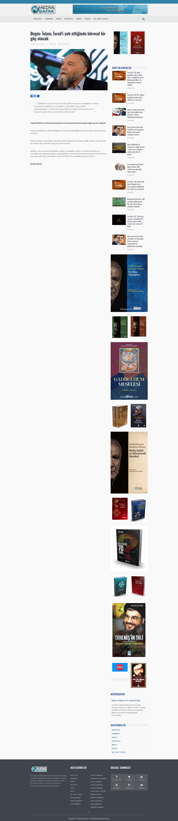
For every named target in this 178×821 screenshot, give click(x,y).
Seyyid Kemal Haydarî (98, 791)
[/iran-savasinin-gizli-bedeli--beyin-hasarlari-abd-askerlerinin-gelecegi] (119, 167)
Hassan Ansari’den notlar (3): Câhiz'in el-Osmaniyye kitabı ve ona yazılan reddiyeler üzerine (135, 131)
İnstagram (129, 788)
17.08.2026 (130, 103)
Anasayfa (37, 19)
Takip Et (141, 788)
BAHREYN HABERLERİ (97, 798)
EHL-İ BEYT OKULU (101, 19)
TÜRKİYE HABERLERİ (97, 775)
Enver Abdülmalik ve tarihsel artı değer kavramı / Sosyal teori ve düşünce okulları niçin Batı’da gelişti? (136, 149)
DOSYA (88, 19)
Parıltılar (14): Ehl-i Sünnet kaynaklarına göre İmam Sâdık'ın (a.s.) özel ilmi (135, 97)
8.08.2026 (130, 230)
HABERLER (49, 19)
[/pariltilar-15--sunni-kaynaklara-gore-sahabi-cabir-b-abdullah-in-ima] (119, 75)
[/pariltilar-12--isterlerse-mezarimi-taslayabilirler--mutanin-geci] (119, 219)
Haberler (115, 734)
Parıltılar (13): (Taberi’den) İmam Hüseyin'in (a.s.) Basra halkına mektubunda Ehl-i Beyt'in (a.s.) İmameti (135, 185)
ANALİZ (72, 782)
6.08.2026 (130, 249)
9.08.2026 (130, 210)
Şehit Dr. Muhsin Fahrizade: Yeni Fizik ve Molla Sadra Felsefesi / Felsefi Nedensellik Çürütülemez (136, 113)
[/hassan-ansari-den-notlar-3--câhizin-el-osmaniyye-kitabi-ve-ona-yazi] (119, 130)
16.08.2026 (130, 120)
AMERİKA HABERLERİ (97, 807)
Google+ (116, 788)
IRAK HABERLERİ (75, 804)
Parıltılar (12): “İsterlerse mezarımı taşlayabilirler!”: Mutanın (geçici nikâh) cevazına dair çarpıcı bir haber (135, 221)
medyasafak (85, 818)
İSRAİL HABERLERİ (96, 804)
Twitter (129, 780)
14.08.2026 (130, 158)
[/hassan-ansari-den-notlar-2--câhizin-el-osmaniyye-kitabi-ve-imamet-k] (119, 239)
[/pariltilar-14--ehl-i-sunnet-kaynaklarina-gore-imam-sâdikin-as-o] (119, 98)
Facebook (117, 780)
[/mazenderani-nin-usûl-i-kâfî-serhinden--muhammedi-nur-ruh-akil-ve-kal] (119, 202)
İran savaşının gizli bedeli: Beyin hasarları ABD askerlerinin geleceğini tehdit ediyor (135, 168)
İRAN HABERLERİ (75, 798)
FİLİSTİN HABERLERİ (96, 785)
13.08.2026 (130, 175)
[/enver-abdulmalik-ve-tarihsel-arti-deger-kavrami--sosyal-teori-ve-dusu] (119, 148)
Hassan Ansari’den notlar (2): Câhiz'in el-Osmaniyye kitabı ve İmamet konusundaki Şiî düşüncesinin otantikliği (135, 241)
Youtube (141, 780)
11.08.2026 (130, 192)
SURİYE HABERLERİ (76, 801)
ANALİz (58, 19)
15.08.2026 (130, 138)
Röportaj (116, 741)
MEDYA (79, 19)
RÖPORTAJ (68, 19)
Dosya (114, 748)
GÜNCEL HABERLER (97, 788)
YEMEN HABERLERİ (96, 801)
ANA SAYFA (74, 775)
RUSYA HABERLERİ (96, 782)
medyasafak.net (104, 818)
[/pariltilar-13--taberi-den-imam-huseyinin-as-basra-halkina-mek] (119, 184)
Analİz (114, 737)
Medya (114, 745)
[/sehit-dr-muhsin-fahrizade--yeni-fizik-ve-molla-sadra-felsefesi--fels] (119, 112)
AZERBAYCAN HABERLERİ (99, 778)
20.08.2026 (131, 88)
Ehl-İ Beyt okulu (118, 752)
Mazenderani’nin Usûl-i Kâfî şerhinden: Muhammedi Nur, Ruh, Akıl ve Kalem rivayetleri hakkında (136, 203)
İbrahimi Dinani (96, 794)
